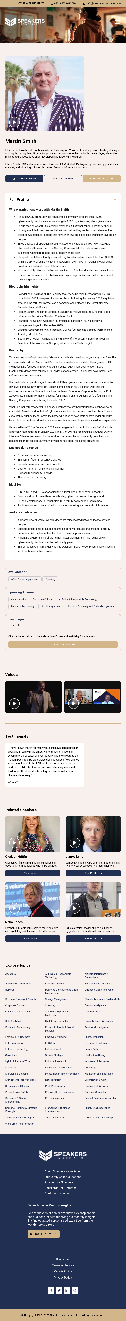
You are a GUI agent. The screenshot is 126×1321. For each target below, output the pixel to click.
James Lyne (74, 856)
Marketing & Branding (16, 1073)
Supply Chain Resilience (97, 1107)
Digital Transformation (57, 1021)
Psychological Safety (16, 1092)
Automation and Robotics (19, 983)
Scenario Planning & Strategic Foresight (21, 1109)
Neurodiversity (53, 1079)
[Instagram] (75, 1290)
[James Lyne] (93, 834)
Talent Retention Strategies (20, 1117)
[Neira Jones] (32, 899)
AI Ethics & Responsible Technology (78, 599)
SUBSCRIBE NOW (40, 1234)
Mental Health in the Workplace (62, 1073)
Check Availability (99, 178)
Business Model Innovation (99, 989)
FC (68, 922)
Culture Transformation (18, 1011)
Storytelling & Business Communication (57, 1109)
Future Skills (91, 1049)
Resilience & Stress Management (15, 1100)
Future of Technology (22, 606)
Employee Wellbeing (56, 1036)
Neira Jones (14, 922)
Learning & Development (58, 1067)
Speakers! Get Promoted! (61, 1188)
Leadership (11, 1067)
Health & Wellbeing (95, 1055)
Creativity (50, 1005)
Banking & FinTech (55, 983)
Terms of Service (63, 1265)
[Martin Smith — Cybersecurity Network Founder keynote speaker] (44, 93)
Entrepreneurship (14, 1043)
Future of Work (53, 1049)
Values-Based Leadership (99, 1117)
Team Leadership (54, 1117)
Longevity (90, 1067)
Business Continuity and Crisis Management (91, 606)
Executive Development (97, 1043)
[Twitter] (59, 1290)
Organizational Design (17, 1086)
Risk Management (51, 606)
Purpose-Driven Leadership (60, 1092)
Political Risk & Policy (96, 1086)
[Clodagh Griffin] (32, 834)
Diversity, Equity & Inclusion (99, 1021)
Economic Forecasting (17, 1027)
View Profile (30, 873)
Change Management (56, 999)
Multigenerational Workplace (20, 1079)
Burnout (9, 989)
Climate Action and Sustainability (102, 999)
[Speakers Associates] (25, 22)
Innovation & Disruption (97, 1061)
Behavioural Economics (97, 983)
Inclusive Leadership (56, 1061)
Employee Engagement (17, 1036)
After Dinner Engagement (24, 579)
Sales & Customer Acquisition (101, 1098)
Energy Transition (94, 1036)
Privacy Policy (63, 1277)
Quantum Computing (96, 1092)
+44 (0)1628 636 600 (65, 3)
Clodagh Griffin (16, 856)
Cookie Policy (63, 1271)
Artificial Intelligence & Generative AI (97, 975)
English (16, 625)
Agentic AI (10, 973)
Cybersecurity (18, 599)
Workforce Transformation (19, 1123)
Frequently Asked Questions (63, 1177)
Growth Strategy (54, 1055)
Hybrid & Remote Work (17, 1061)
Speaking (50, 579)
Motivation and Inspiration (99, 1073)
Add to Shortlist (64, 178)
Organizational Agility (96, 1079)
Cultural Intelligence (95, 1005)
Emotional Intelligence (97, 1027)
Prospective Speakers (59, 1182)
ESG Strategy (52, 1043)
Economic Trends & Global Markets (59, 1029)
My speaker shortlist (30, 3)
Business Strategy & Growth (20, 999)
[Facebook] (51, 1290)
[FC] (93, 899)
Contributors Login (57, 1193)
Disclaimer (63, 1259)
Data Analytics (13, 1021)
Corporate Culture (42, 599)
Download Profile (27, 178)
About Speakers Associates (63, 1171)
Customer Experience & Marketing (58, 1013)
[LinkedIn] (67, 1290)
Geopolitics (11, 1055)
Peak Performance (55, 1086)
